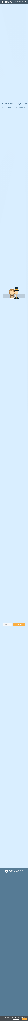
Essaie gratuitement (19, 624)
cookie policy (16, 1019)
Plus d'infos (7, 624)
